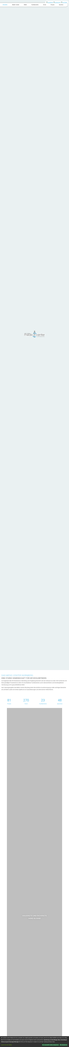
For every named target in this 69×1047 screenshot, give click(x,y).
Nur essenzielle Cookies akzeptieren (50, 1044)
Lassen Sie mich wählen (6, 1044)
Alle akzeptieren (63, 1044)
